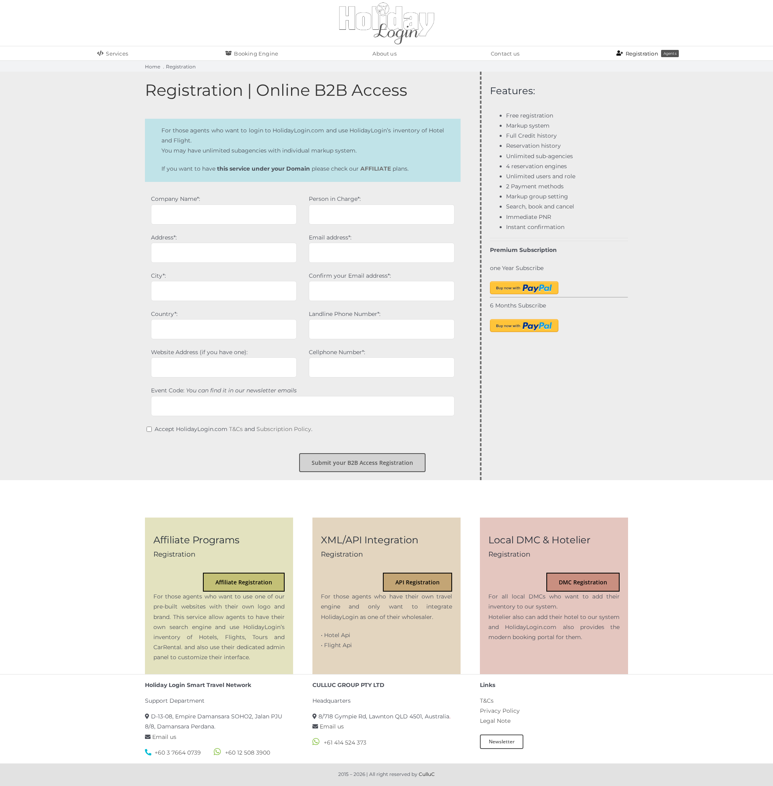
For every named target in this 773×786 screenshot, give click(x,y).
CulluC (427, 774)
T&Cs (236, 429)
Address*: (164, 237)
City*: (158, 275)
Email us (164, 737)
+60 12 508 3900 (247, 752)
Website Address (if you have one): (199, 352)
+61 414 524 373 (345, 742)
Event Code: (224, 390)
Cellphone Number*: (337, 352)
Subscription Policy (283, 429)
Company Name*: (175, 198)
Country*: (164, 314)
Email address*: (330, 237)
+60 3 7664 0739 (178, 752)
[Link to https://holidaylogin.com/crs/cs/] (174, 23)
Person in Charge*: (335, 198)
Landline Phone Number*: (344, 314)
